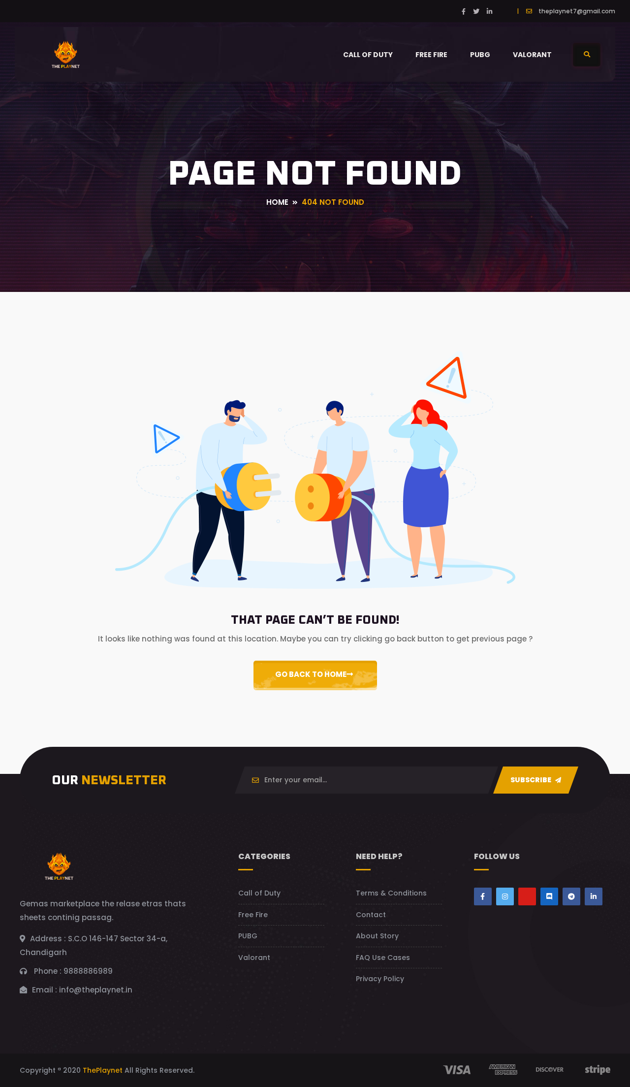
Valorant (532, 55)
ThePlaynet (103, 1070)
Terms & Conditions (391, 893)
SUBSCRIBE (531, 780)
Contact (371, 915)
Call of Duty (368, 55)
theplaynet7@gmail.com (576, 11)
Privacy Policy (380, 979)
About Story (377, 936)
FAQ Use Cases (383, 957)
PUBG (480, 55)
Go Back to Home (310, 674)
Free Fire (431, 55)
